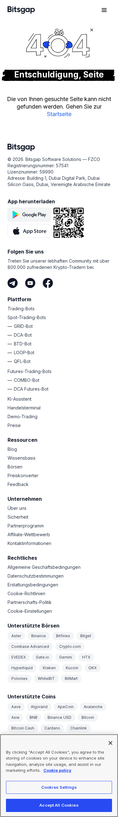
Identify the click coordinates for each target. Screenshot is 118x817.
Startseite (59, 114)
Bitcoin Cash (22, 728)
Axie (15, 717)
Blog (12, 449)
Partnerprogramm (26, 525)
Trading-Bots (21, 308)
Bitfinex (63, 635)
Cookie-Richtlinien (26, 593)
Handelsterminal (24, 407)
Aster (16, 635)
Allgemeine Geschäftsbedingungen (44, 567)
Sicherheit (18, 517)
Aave (16, 706)
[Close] (110, 743)
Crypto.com (70, 646)
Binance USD (59, 717)
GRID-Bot (23, 326)
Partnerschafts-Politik (30, 602)
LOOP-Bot (24, 352)
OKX (92, 667)
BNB (33, 717)
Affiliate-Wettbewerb (29, 534)
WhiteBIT (46, 678)
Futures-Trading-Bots (30, 371)
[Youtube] (30, 283)
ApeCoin (66, 706)
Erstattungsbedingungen (33, 584)
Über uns (17, 508)
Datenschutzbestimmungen (36, 576)
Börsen (15, 466)
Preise (14, 425)
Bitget (85, 635)
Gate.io (42, 657)
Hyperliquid (22, 667)
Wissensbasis (22, 458)
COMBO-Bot (26, 380)
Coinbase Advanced (30, 646)
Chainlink (78, 728)
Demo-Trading (22, 416)
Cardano (52, 728)
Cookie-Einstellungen (30, 611)
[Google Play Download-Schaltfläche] (29, 215)
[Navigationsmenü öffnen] (104, 10)
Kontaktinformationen (29, 543)
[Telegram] (13, 283)
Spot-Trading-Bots (27, 317)
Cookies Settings (59, 787)
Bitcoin (87, 717)
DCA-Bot (23, 335)
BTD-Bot (22, 343)
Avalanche (93, 706)
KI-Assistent (19, 399)
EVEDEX (18, 657)
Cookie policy (57, 770)
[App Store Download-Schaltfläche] (29, 231)
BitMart (71, 678)
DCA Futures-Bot (31, 389)
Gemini (65, 657)
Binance (38, 635)
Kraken (49, 667)
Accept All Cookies (58, 805)
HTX (86, 657)
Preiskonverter (23, 475)
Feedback (18, 484)
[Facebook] (48, 283)
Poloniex (19, 678)
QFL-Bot (22, 361)
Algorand (39, 706)
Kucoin (72, 667)
